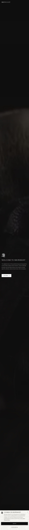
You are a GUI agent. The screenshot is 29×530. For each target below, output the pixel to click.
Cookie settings (14, 527)
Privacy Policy (7, 520)
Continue (5, 275)
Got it (14, 523)
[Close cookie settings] (27, 512)
